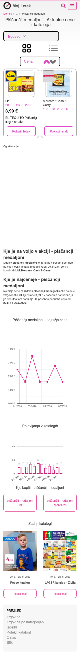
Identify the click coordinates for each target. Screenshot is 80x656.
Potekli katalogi (19, 632)
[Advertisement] (40, 188)
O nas (11, 637)
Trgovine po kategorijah (25, 621)
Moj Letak (21, 6)
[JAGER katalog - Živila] (60, 551)
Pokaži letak (20, 593)
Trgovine (13, 616)
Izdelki (12, 627)
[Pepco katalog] (20, 551)
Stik (10, 642)
